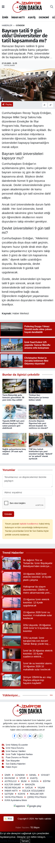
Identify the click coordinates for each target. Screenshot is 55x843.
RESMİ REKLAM (13, 788)
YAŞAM (41, 788)
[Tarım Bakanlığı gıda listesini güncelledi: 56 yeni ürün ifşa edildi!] (14, 386)
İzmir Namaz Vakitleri (16, 751)
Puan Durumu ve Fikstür (17, 757)
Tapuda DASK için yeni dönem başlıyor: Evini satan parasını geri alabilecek (13, 424)
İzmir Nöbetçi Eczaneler (17, 745)
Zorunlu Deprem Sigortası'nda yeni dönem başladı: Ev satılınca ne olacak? (38, 424)
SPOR (22, 778)
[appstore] (20, 806)
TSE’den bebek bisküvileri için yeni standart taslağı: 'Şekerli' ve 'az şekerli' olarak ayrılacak (40, 454)
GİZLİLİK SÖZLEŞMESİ (33, 791)
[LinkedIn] (30, 736)
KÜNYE (21, 794)
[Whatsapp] (40, 736)
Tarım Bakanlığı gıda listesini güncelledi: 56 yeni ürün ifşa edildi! (13, 397)
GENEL (32, 775)
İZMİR (5, 17)
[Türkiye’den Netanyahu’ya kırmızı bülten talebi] (41, 386)
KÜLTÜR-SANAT (13, 784)
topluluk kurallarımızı (29, 524)
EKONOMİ (44, 17)
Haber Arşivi (11, 767)
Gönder (8, 514)
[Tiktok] (35, 736)
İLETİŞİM (9, 794)
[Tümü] (51, 695)
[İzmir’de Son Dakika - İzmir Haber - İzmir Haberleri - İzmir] (27, 6)
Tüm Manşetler (13, 761)
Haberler (7, 25)
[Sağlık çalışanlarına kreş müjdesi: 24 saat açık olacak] (14, 440)
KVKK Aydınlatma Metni (16, 800)
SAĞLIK (29, 788)
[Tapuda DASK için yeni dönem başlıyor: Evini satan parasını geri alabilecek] (14, 411)
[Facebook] (14, 736)
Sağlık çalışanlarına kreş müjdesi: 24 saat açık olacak (14, 451)
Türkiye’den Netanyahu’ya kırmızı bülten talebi (39, 397)
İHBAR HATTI (18, 17)
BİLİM (24, 781)
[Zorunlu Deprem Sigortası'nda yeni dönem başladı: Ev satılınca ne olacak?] (41, 411)
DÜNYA (34, 781)
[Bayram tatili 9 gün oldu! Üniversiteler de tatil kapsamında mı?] (27, 85)
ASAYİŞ (31, 17)
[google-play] (34, 806)
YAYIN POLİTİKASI (14, 797)
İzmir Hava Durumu (15, 748)
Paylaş (9, 104)
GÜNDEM (20, 25)
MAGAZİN (30, 784)
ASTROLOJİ (10, 781)
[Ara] (51, 7)
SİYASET (45, 775)
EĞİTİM (46, 781)
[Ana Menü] (3, 7)
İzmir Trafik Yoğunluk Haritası (19, 754)
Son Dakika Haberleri (15, 764)
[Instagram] (25, 736)
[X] (19, 736)
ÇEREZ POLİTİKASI (36, 797)
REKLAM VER (37, 794)
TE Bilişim (35, 827)
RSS (9, 819)
